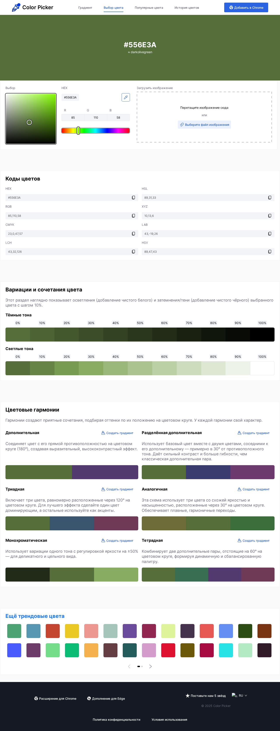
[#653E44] (110, 650)
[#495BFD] (14, 650)
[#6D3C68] (33, 650)
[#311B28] (264, 650)
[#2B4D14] (245, 631)
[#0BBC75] (72, 650)
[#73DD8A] (53, 650)
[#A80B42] (207, 650)
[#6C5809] (187, 650)
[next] (150, 666)
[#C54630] (53, 631)
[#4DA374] (14, 631)
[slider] (30, 118)
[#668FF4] (226, 631)
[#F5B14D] (91, 650)
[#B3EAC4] (245, 650)
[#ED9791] (91, 631)
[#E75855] (207, 631)
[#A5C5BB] (110, 631)
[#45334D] (187, 631)
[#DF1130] (168, 650)
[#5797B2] (33, 631)
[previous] (130, 666)
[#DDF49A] (168, 631)
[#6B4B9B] (130, 631)
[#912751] (149, 631)
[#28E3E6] (226, 650)
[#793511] (264, 631)
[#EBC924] (72, 631)
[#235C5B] (130, 650)
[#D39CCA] (149, 650)
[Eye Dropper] (126, 97)
